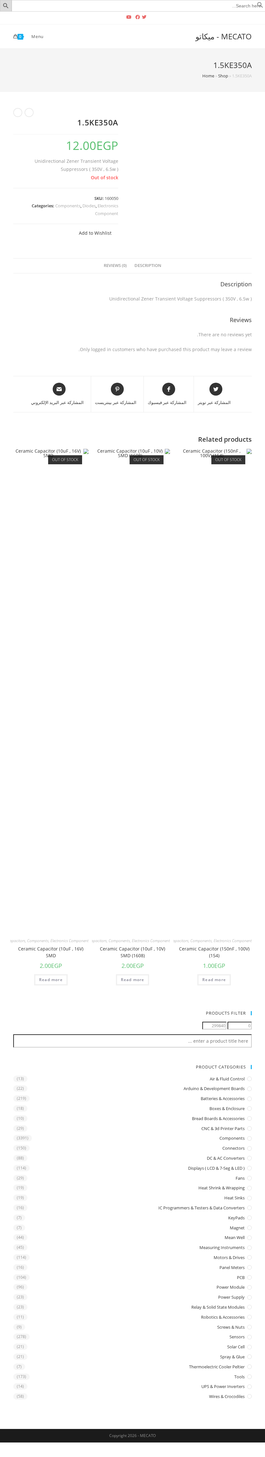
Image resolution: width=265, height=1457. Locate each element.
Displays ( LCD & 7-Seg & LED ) (216, 1168)
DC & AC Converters (226, 1158)
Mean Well (235, 1237)
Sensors (237, 1337)
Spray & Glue (232, 1357)
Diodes (89, 206)
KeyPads (236, 1218)
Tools (239, 1377)
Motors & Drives (229, 1257)
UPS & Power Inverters (223, 1386)
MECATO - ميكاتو (224, 36)
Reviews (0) (115, 265)
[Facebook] (137, 17)
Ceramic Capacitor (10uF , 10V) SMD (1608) (132, 952)
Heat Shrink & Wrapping (221, 1188)
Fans (240, 1178)
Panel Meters (232, 1267)
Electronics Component (233, 940)
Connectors (233, 1148)
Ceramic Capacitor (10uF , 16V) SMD (50, 952)
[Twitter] (145, 17)
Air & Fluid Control (227, 1079)
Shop (223, 76)
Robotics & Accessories (223, 1317)
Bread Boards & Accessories (218, 1118)
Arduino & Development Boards (214, 1088)
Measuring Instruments (222, 1247)
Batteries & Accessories (223, 1098)
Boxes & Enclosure (227, 1108)
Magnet (237, 1228)
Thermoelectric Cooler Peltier (217, 1367)
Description (147, 265)
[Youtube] (128, 17)
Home (208, 76)
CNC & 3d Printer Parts (223, 1128)
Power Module (231, 1287)
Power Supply (231, 1297)
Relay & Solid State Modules (218, 1307)
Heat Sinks (234, 1198)
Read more (214, 979)
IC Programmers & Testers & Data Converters (201, 1208)
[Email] (120, 17)
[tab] (147, 266)
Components (67, 206)
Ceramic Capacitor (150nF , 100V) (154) (214, 952)
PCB (241, 1277)
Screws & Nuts (231, 1327)
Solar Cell (236, 1347)
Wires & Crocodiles (227, 1396)
